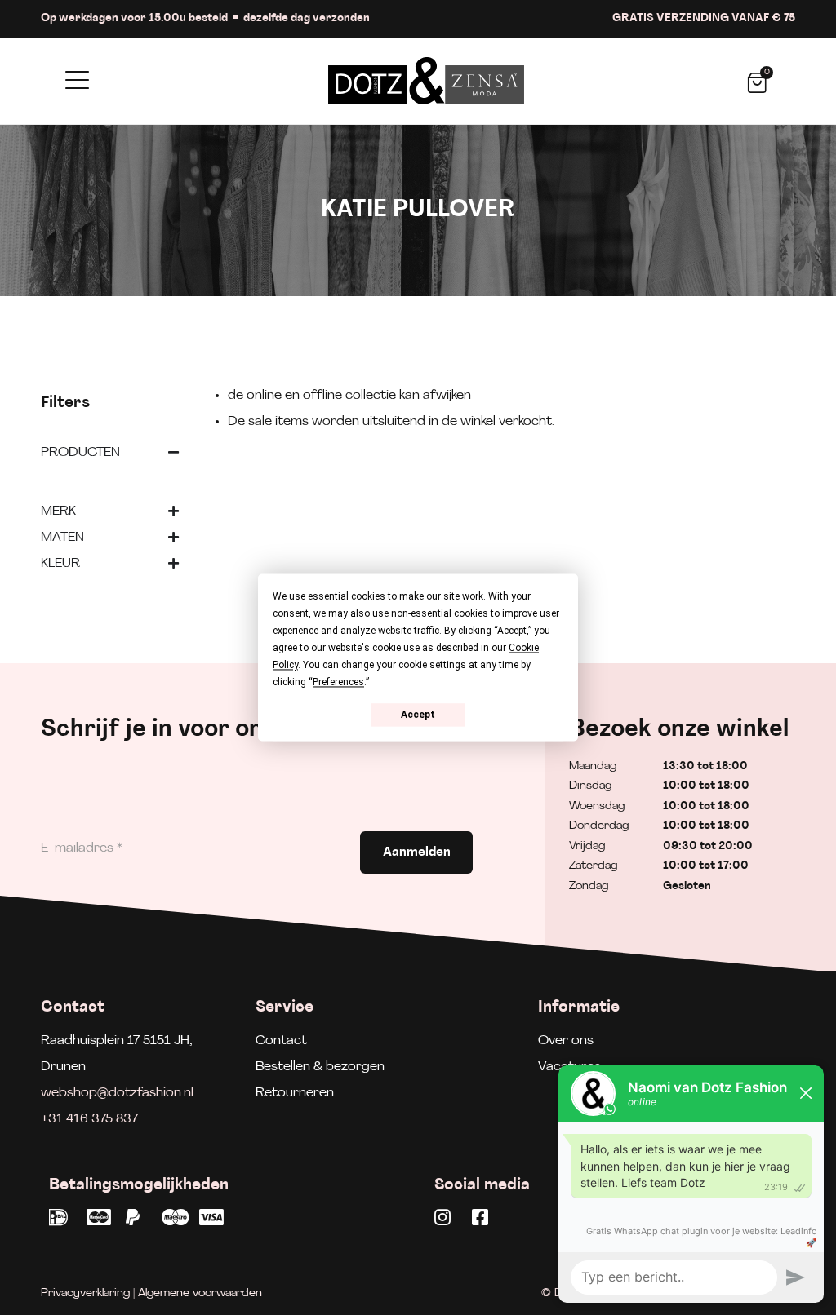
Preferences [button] (338, 682)
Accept (418, 714)
